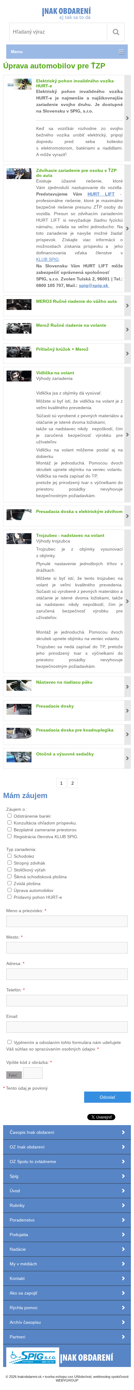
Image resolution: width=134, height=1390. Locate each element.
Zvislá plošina (27, 883)
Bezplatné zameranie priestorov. (45, 829)
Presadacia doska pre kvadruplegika (74, 729)
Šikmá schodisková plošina (40, 876)
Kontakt (17, 1278)
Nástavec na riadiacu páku (64, 682)
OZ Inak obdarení (27, 1146)
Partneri (17, 1336)
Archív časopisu (25, 1322)
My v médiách (23, 1263)
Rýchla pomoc (24, 1307)
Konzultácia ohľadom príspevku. (45, 822)
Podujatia (19, 1234)
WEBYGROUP (67, 1380)
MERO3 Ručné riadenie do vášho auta (76, 301)
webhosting (101, 1376)
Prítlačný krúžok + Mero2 (62, 349)
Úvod (15, 1190)
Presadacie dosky (55, 706)
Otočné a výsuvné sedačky (65, 753)
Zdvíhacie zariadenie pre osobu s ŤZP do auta (76, 173)
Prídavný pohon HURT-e (38, 897)
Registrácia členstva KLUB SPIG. (46, 836)
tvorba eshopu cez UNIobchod (68, 1376)
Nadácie (18, 1249)
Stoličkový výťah (29, 869)
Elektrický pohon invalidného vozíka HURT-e (75, 83)
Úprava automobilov (33, 890)
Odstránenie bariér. (33, 816)
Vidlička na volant (55, 372)
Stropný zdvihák (29, 863)
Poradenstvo (22, 1219)
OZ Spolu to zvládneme (33, 1161)
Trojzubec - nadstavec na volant (70, 535)
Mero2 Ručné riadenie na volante (71, 325)
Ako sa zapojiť (23, 1293)
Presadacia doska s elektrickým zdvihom (79, 511)
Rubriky (17, 1205)
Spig (15, 1176)
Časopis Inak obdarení (32, 1132)
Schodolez (24, 856)
